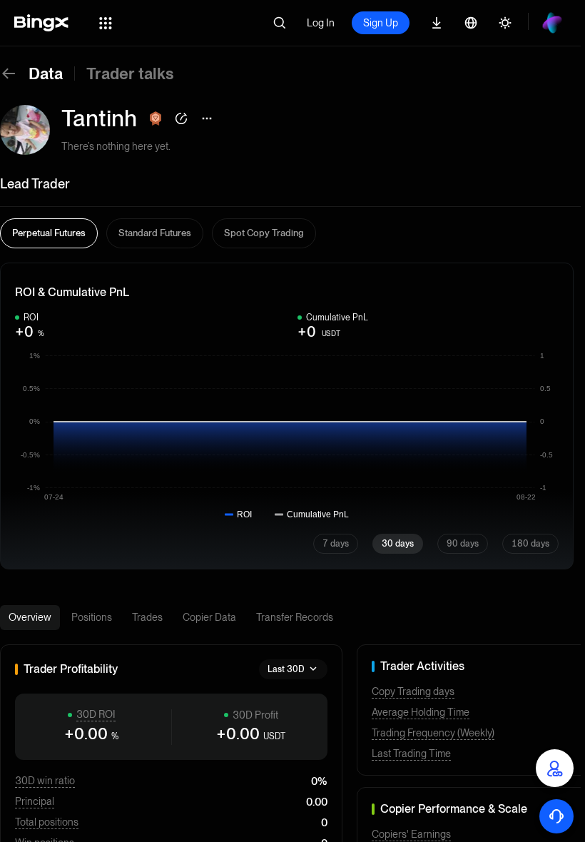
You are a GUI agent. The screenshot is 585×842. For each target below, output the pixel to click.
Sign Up (380, 23)
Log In (321, 23)
